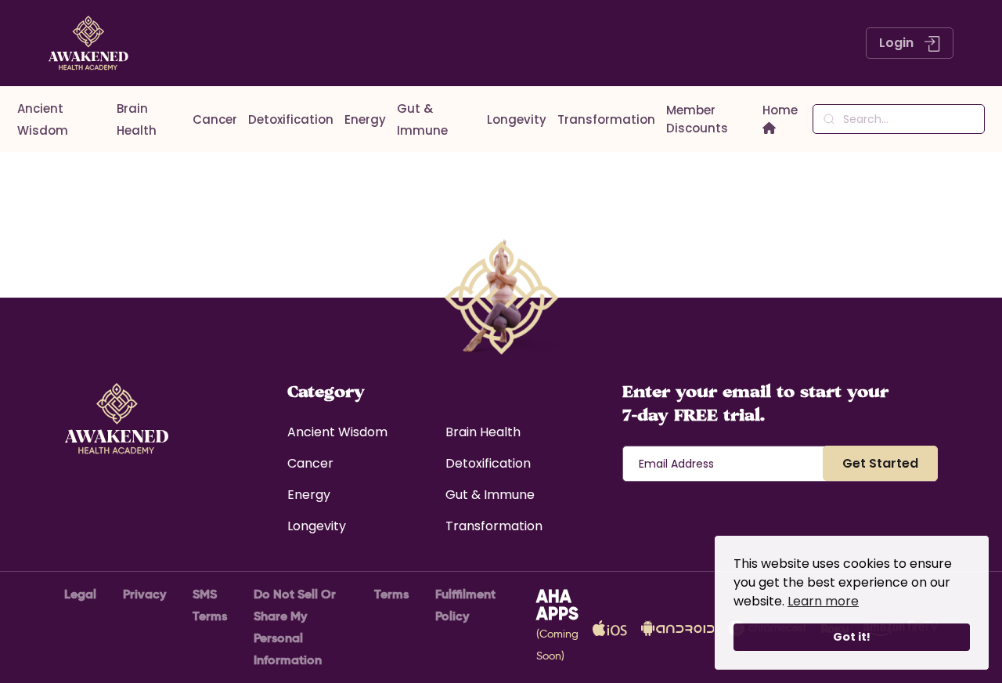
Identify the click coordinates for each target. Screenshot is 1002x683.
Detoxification (290, 119)
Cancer (215, 119)
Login (898, 43)
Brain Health (483, 432)
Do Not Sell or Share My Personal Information (295, 627)
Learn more (823, 601)
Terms (391, 594)
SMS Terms (210, 605)
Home (780, 110)
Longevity (516, 119)
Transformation (606, 119)
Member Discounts (697, 119)
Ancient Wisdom (337, 432)
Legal (80, 594)
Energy (365, 119)
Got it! (851, 637)
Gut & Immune (490, 495)
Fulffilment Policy (465, 605)
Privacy (144, 594)
